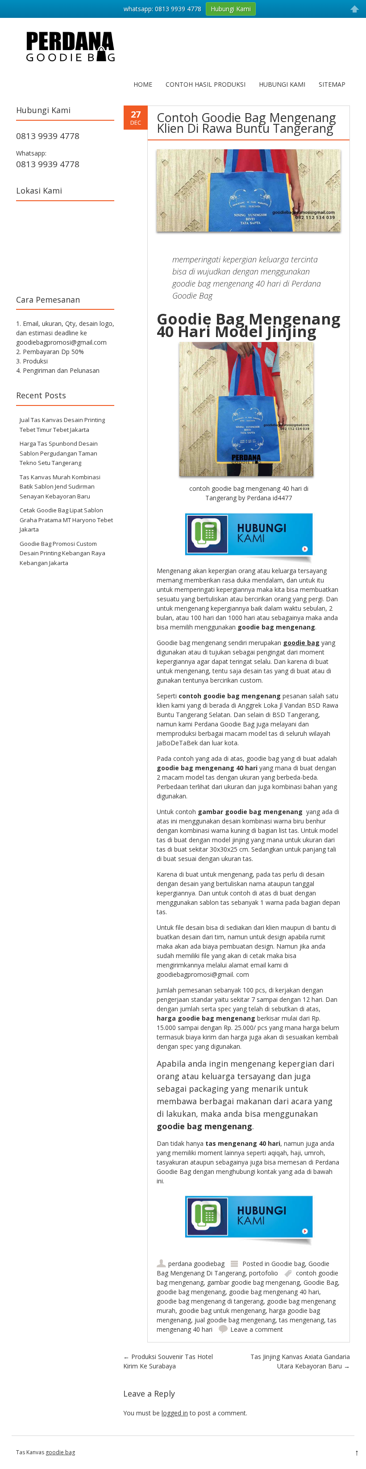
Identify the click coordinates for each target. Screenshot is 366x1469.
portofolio (263, 1273)
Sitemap (332, 84)
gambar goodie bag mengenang (253, 1282)
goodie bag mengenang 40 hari (274, 1291)
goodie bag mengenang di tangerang (210, 1301)
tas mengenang (301, 1320)
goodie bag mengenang (191, 1291)
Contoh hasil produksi (205, 84)
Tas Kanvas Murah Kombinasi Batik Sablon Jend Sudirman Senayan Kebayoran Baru (60, 486)
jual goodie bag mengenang (235, 1320)
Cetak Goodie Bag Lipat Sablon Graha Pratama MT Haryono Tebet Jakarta (66, 519)
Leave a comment (256, 1329)
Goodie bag (288, 1263)
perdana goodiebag (196, 1263)
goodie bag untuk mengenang (222, 1310)
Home (142, 84)
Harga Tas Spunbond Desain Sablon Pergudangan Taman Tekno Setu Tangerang (59, 453)
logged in (175, 1413)
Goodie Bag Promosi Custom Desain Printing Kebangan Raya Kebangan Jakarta (62, 553)
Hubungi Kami (282, 84)
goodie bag (60, 1452)
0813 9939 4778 (47, 136)
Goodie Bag (321, 1282)
